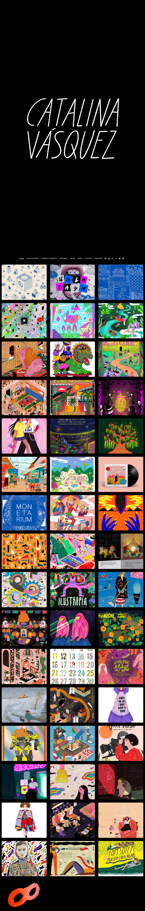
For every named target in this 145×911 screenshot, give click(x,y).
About (72, 258)
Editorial (63, 258)
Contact (88, 258)
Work (21, 258)
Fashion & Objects (49, 258)
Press (80, 258)
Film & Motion (33, 258)
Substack (99, 258)
